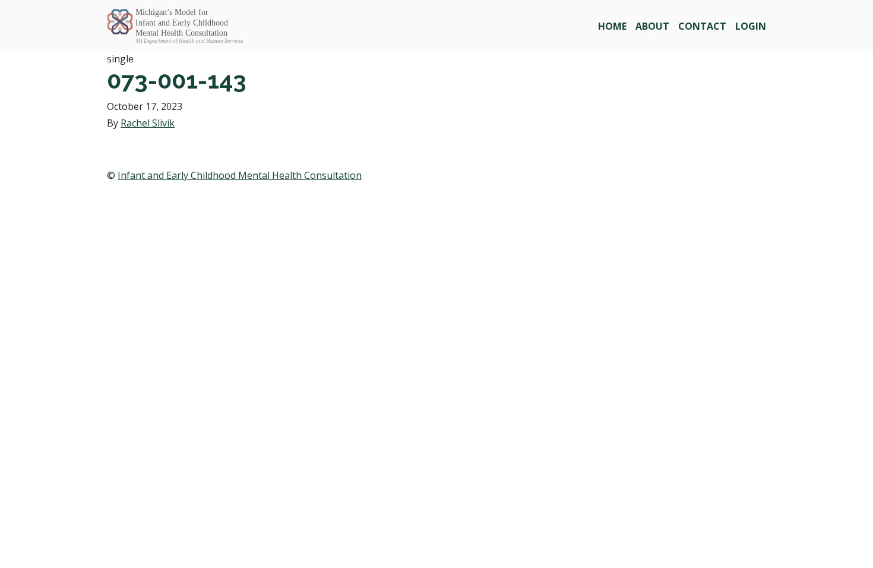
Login (750, 26)
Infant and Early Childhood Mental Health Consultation (240, 175)
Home (612, 26)
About (652, 26)
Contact (702, 26)
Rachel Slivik (148, 123)
